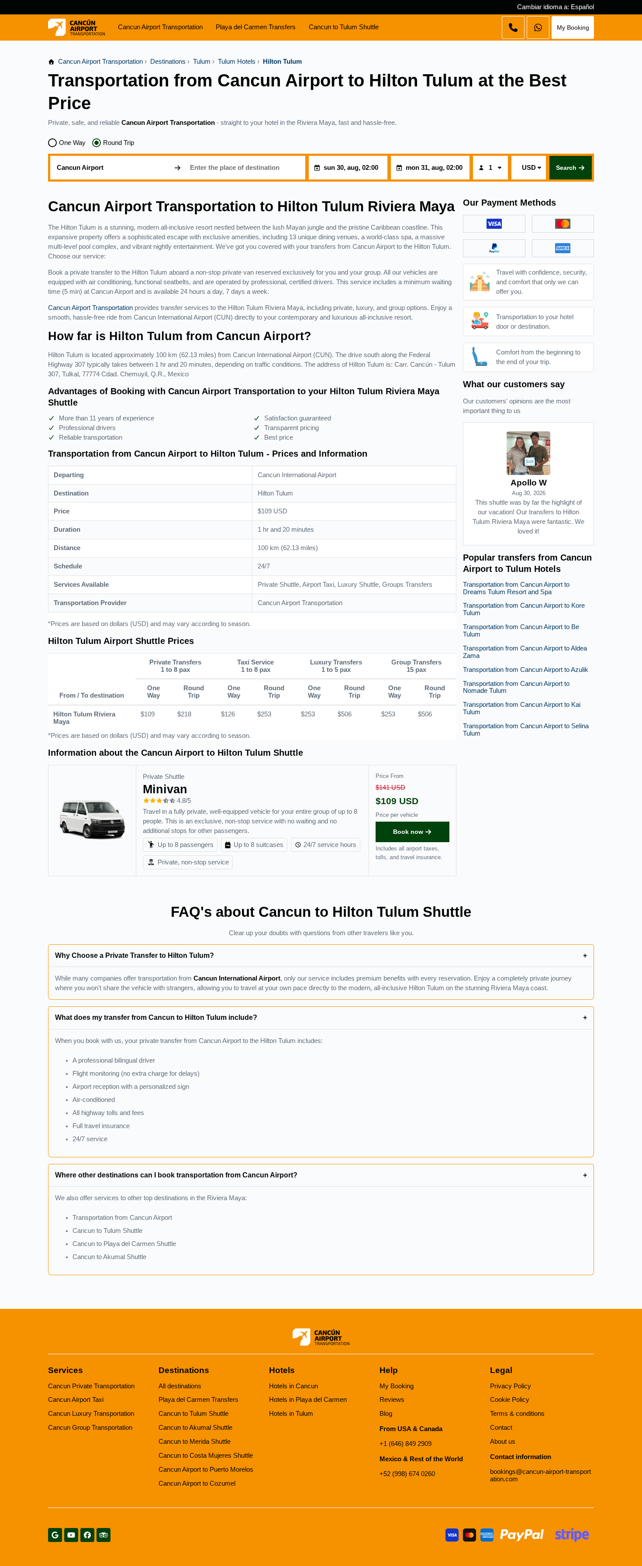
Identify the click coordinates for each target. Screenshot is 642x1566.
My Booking (573, 27)
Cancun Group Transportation (90, 1427)
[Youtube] (71, 1535)
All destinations (180, 1386)
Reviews (392, 1399)
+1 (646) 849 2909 (405, 1443)
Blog (386, 1413)
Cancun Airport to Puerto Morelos (206, 1469)
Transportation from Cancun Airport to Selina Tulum (526, 730)
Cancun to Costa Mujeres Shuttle (206, 1455)
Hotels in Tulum (291, 1413)
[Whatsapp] (513, 27)
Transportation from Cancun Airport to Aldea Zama (525, 652)
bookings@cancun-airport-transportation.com (540, 1475)
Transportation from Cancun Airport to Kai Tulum (521, 708)
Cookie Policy (509, 1399)
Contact (501, 1427)
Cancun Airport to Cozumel (197, 1483)
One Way (72, 142)
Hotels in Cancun (293, 1386)
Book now (408, 831)
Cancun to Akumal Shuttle (195, 1427)
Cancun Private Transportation (91, 1386)
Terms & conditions (517, 1413)
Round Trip (118, 142)
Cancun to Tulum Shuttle (344, 27)
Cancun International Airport (236, 978)
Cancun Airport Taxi (76, 1399)
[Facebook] (87, 1535)
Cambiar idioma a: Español (555, 6)
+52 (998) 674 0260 (407, 1473)
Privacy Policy (510, 1386)
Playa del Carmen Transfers (256, 27)
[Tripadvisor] (103, 1535)
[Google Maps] (55, 1535)
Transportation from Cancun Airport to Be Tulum (521, 630)
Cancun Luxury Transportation (91, 1413)
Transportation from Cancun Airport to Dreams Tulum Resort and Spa (516, 588)
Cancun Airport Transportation (160, 27)
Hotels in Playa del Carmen (308, 1399)
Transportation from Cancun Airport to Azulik (525, 669)
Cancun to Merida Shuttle (195, 1441)
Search (566, 167)
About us (502, 1441)
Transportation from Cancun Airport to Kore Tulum (524, 609)
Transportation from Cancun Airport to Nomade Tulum (516, 687)
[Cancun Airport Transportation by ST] (76, 27)
